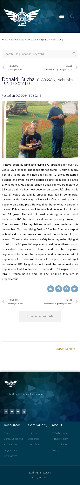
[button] (61, 16)
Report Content (65, 348)
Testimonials (17, 39)
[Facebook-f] (6, 411)
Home (5, 39)
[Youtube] (12, 411)
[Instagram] (24, 411)
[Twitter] (18, 411)
